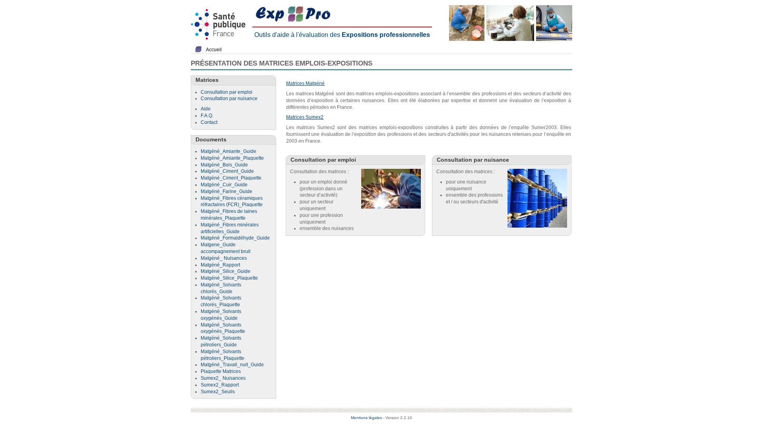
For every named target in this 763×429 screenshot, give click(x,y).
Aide (206, 109)
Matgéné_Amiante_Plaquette (232, 158)
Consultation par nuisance (229, 98)
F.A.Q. (207, 115)
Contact (209, 122)
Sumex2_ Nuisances (223, 378)
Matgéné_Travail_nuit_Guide (232, 364)
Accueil (214, 49)
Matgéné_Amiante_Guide (228, 151)
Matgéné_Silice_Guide (225, 271)
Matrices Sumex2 (304, 117)
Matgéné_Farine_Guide (226, 191)
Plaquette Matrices (221, 371)
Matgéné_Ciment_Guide (227, 171)
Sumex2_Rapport (220, 385)
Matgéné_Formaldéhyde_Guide (235, 238)
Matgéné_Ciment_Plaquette (231, 178)
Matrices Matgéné (305, 83)
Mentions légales (366, 417)
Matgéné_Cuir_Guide (224, 184)
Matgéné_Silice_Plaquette (229, 278)
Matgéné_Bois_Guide (224, 165)
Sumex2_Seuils (218, 391)
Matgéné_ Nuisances (224, 258)
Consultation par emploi (226, 92)
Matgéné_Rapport (220, 265)
